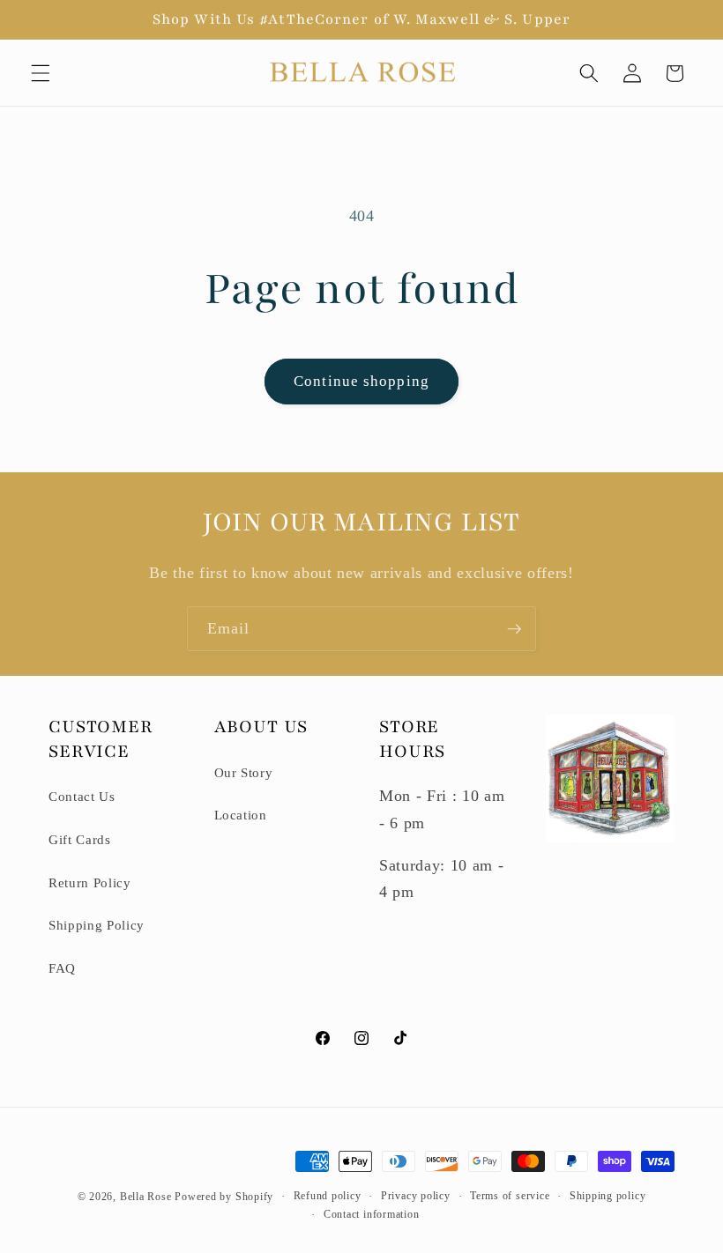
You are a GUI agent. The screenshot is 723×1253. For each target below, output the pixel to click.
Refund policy (328, 1196)
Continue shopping (361, 381)
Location (240, 814)
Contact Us (82, 796)
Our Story (243, 772)
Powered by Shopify (224, 1196)
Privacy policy (416, 1196)
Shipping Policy (96, 924)
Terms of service (509, 1196)
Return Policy (89, 882)
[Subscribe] (514, 629)
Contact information (372, 1214)
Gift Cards (79, 839)
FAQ (62, 967)
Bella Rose (146, 1196)
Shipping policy (608, 1196)
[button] (40, 73)
